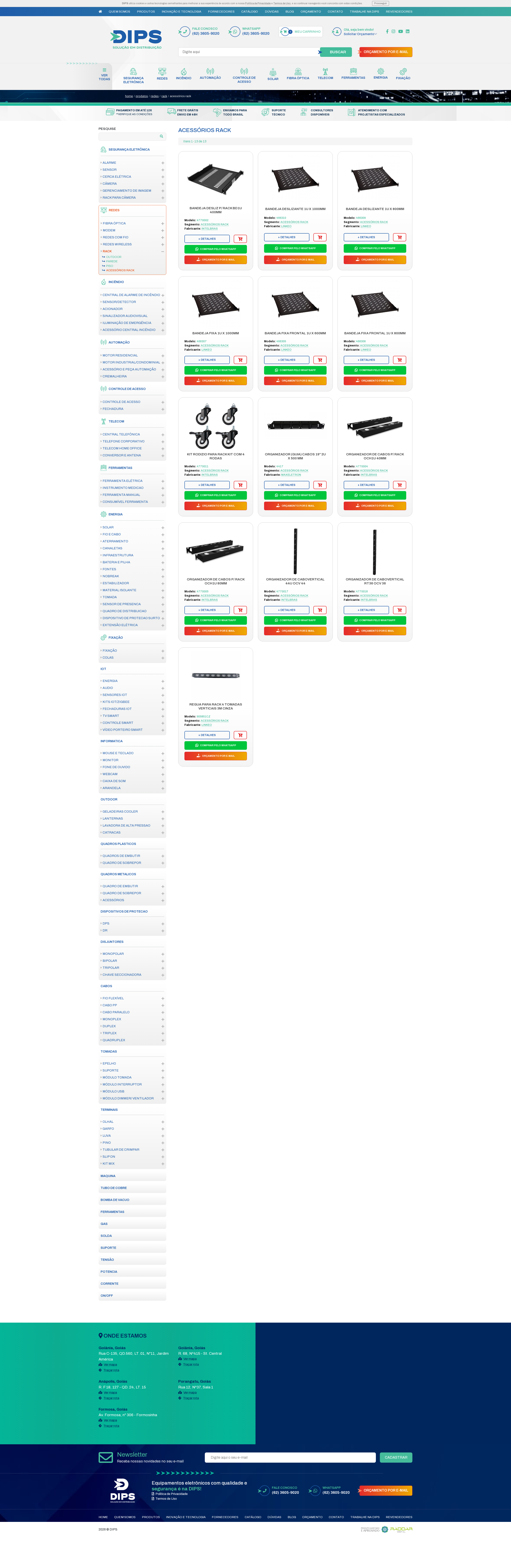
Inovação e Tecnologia (181, 11)
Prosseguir (380, 3)
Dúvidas (272, 11)
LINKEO (286, 226)
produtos (142, 96)
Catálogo (249, 11)
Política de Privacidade (258, 3)
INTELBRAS (210, 228)
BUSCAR (338, 52)
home (129, 96)
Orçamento (311, 11)
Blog (289, 11)
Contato (335, 11)
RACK (164, 96)
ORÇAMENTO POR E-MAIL (386, 52)
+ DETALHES (207, 238)
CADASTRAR (396, 1457)
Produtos (146, 11)
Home (103, 1517)
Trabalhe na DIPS (364, 11)
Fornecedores (221, 11)
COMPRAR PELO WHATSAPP (217, 249)
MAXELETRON (291, 474)
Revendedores (399, 11)
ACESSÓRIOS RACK (180, 96)
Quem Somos (119, 11)
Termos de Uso (282, 3)
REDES (155, 96)
